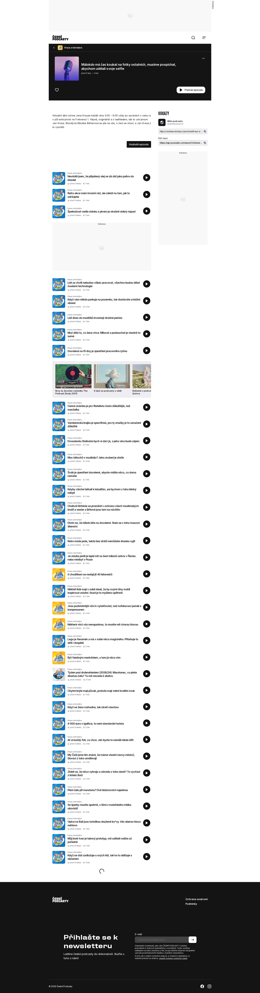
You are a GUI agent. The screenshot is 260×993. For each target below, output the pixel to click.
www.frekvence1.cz (175, 124)
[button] (193, 37)
